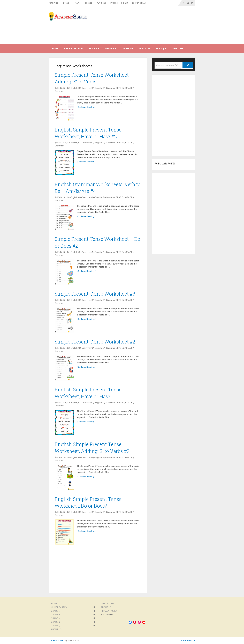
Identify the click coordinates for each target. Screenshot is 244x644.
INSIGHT (124, 3)
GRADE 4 (143, 48)
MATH (77, 3)
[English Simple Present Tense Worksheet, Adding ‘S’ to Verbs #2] (64, 477)
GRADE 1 (92, 48)
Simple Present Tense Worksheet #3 (95, 293)
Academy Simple (56, 640)
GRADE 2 (109, 48)
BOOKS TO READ (139, 3)
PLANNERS (101, 3)
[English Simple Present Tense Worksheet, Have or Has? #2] (64, 162)
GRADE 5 (160, 48)
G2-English (72, 88)
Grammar (59, 91)
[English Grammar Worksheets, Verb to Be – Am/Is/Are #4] (64, 217)
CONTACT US (107, 603)
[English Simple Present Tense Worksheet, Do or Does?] (64, 532)
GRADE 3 (126, 48)
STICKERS (114, 3)
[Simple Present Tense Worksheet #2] (64, 368)
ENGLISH (66, 3)
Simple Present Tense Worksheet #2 (95, 341)
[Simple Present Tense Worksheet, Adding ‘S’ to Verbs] (64, 108)
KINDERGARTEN (72, 48)
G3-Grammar (109, 88)
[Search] (187, 65)
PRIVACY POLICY (109, 611)
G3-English (96, 88)
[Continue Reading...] (86, 107)
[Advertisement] (172, 26)
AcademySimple (188, 640)
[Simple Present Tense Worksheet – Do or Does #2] (64, 272)
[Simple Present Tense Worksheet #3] (64, 320)
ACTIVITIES (53, 3)
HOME (55, 48)
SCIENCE (88, 3)
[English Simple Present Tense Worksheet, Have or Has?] (64, 422)
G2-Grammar (84, 88)
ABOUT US (177, 48)
